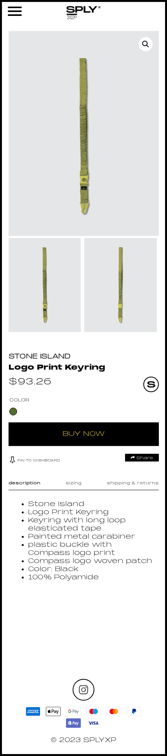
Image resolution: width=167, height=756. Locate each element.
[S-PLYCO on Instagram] (83, 690)
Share (144, 458)
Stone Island (40, 356)
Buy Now (84, 434)
